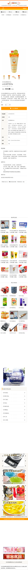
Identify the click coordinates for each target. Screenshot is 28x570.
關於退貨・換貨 (21, 181)
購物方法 (4, 12)
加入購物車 (15, 108)
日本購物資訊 (8, 14)
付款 (11, 12)
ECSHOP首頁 (16, 14)
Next (24, 62)
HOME (3, 14)
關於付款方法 (5, 181)
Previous (4, 62)
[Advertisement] (14, 33)
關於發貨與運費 (13, 181)
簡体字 (25, 8)
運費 (18, 12)
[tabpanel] (14, 61)
